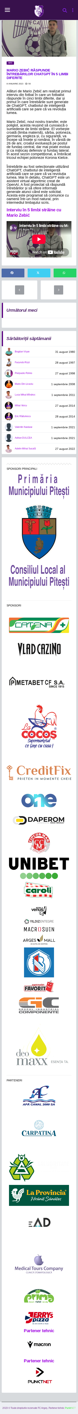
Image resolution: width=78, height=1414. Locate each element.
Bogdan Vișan (22, 351)
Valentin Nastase (23, 427)
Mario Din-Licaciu (24, 384)
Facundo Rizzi (22, 362)
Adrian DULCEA (23, 437)
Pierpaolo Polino (23, 373)
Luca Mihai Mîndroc (25, 394)
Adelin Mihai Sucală (25, 448)
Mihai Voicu (21, 405)
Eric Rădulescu (23, 416)
